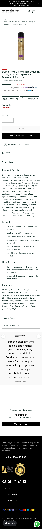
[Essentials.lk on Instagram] (14, 481)
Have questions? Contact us (18, 144)
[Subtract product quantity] (11, 120)
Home (4, 19)
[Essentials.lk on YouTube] (25, 481)
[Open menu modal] (38, 10)
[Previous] (3, 3)
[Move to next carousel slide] (39, 336)
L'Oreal (5, 80)
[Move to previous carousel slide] (3, 336)
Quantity (5, 115)
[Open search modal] (28, 10)
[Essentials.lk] (11, 11)
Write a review (21, 424)
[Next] (38, 3)
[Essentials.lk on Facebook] (4, 481)
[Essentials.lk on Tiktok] (20, 481)
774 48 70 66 (19, 457)
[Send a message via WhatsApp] (37, 524)
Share (7, 153)
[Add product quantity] (4, 120)
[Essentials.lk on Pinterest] (9, 481)
